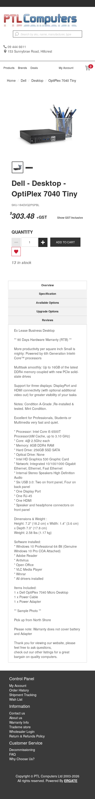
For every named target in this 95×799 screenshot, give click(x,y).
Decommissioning (22, 749)
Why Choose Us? (22, 758)
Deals (34, 68)
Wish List (15, 699)
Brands (22, 68)
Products (9, 68)
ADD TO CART (65, 242)
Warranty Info (19, 722)
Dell (23, 80)
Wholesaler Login (22, 731)
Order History (19, 690)
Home (11, 80)
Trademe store (20, 727)
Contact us (17, 713)
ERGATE (70, 780)
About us (15, 717)
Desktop (37, 80)
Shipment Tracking (22, 694)
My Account (66, 68)
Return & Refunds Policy (27, 736)
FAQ (12, 754)
